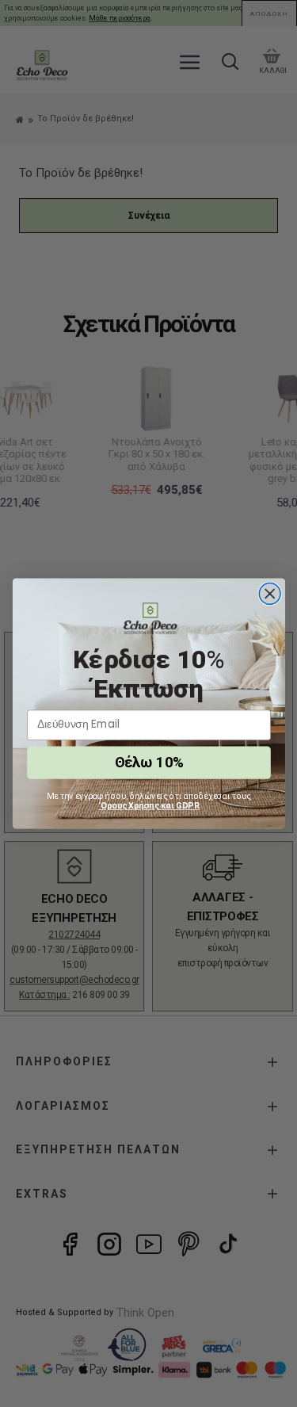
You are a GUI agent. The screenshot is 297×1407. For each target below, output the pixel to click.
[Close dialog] (269, 594)
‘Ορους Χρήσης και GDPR (149, 805)
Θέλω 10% (148, 762)
